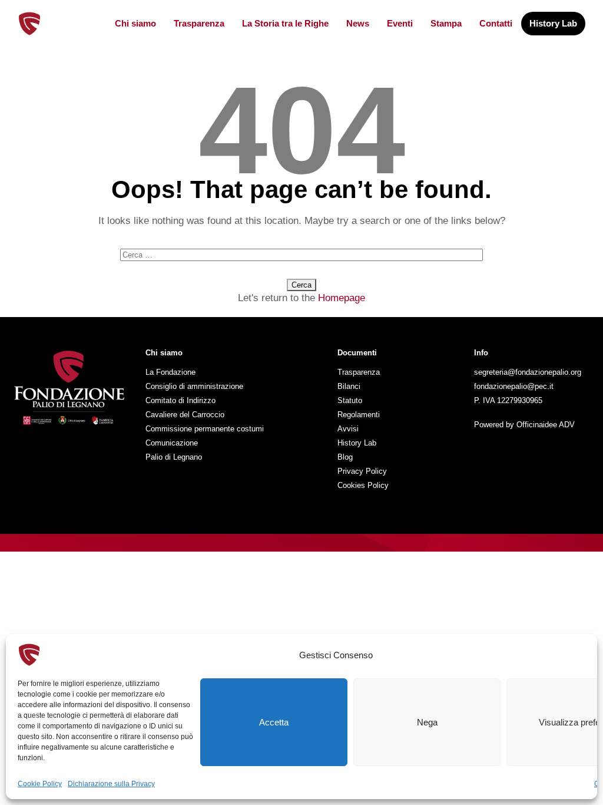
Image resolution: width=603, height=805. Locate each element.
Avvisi (348, 428)
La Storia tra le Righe (285, 23)
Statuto (349, 400)
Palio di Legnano (173, 457)
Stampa (446, 23)
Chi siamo (135, 23)
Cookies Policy (363, 485)
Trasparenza (199, 23)
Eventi (400, 23)
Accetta (274, 722)
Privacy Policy (362, 471)
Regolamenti (358, 414)
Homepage (341, 297)
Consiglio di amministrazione (194, 386)
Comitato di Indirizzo (180, 400)
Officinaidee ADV (545, 424)
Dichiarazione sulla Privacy (111, 784)
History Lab (553, 23)
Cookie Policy (40, 784)
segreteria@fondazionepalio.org (527, 372)
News (357, 23)
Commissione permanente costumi (204, 428)
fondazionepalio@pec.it (514, 386)
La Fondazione (170, 372)
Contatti (495, 23)
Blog (345, 457)
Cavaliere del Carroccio (184, 414)
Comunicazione (171, 442)
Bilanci (348, 386)
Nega (427, 722)
